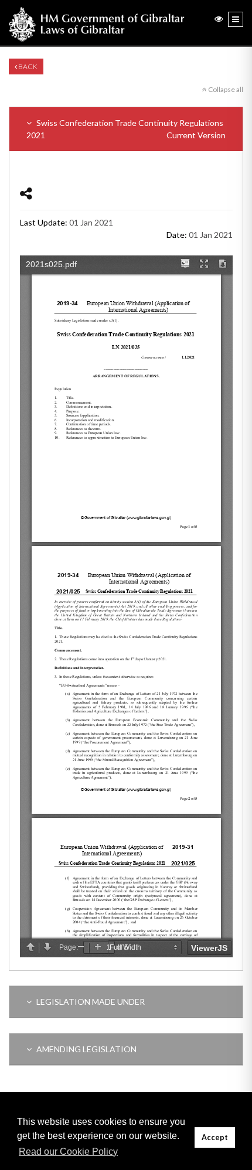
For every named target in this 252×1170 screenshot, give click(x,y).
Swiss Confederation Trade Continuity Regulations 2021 (126, 129)
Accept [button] (215, 1137)
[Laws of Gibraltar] (97, 23)
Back (27, 66)
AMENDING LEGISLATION (86, 1049)
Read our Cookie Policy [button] (68, 1152)
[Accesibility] (218, 18)
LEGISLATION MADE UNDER (90, 1002)
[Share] (26, 193)
